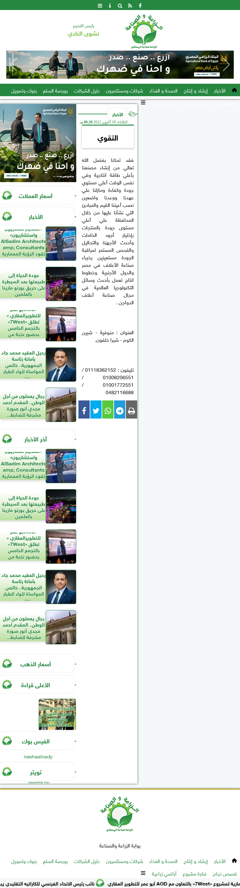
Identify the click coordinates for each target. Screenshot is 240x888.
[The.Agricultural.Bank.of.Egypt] (120, 65)
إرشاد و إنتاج (196, 90)
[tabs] (100, 5)
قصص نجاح (225, 102)
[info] (110, 5)
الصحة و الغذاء (163, 90)
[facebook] (140, 5)
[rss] (130, 5)
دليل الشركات (87, 90)
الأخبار (220, 90)
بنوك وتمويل (24, 90)
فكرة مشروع (195, 102)
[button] (13, 65)
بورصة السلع (55, 90)
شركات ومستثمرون (124, 90)
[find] (120, 5)
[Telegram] (120, 409)
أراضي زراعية (164, 102)
